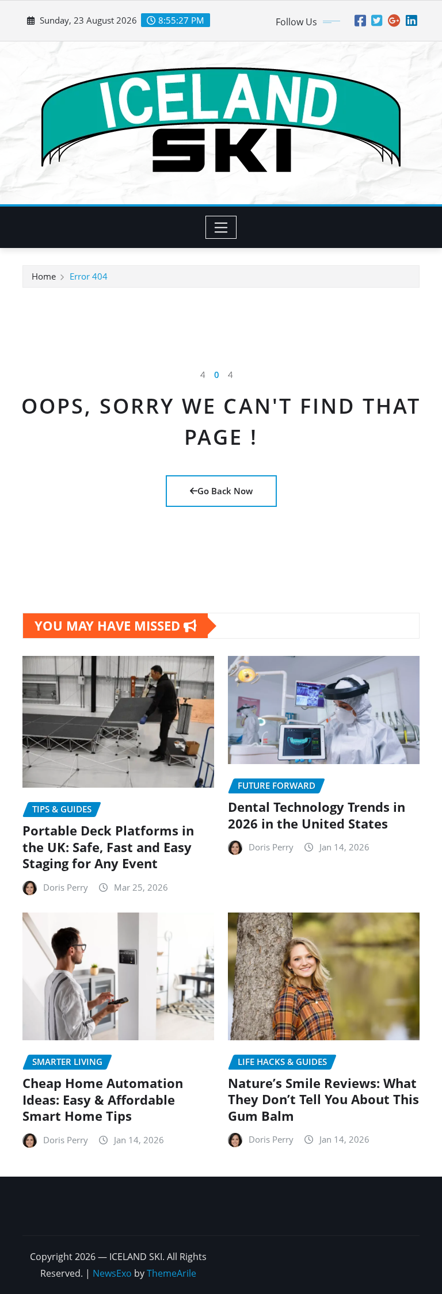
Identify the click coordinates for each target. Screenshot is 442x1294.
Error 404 (89, 276)
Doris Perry (65, 887)
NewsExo (112, 1273)
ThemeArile (171, 1273)
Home (44, 276)
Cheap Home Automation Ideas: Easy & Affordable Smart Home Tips (102, 1099)
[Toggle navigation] (221, 227)
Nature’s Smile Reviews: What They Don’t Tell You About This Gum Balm (323, 1099)
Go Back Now (225, 491)
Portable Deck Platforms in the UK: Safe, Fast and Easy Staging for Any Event (108, 847)
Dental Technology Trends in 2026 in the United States (316, 815)
